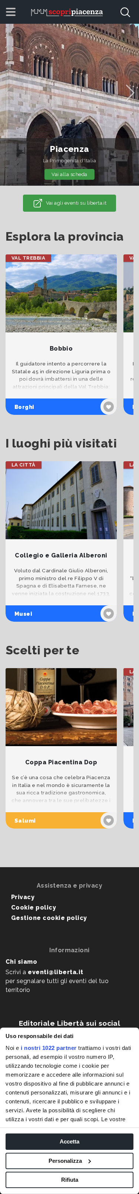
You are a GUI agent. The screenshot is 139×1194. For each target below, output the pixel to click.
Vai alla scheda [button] (69, 174)
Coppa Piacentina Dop (61, 762)
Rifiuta (69, 1180)
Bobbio (61, 348)
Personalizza (65, 1161)
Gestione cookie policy (49, 917)
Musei (23, 614)
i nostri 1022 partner (49, 1048)
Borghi (24, 407)
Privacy (22, 897)
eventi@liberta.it (55, 972)
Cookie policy (33, 907)
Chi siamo (21, 961)
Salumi (25, 820)
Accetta (69, 1141)
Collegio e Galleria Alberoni (61, 555)
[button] (130, 93)
